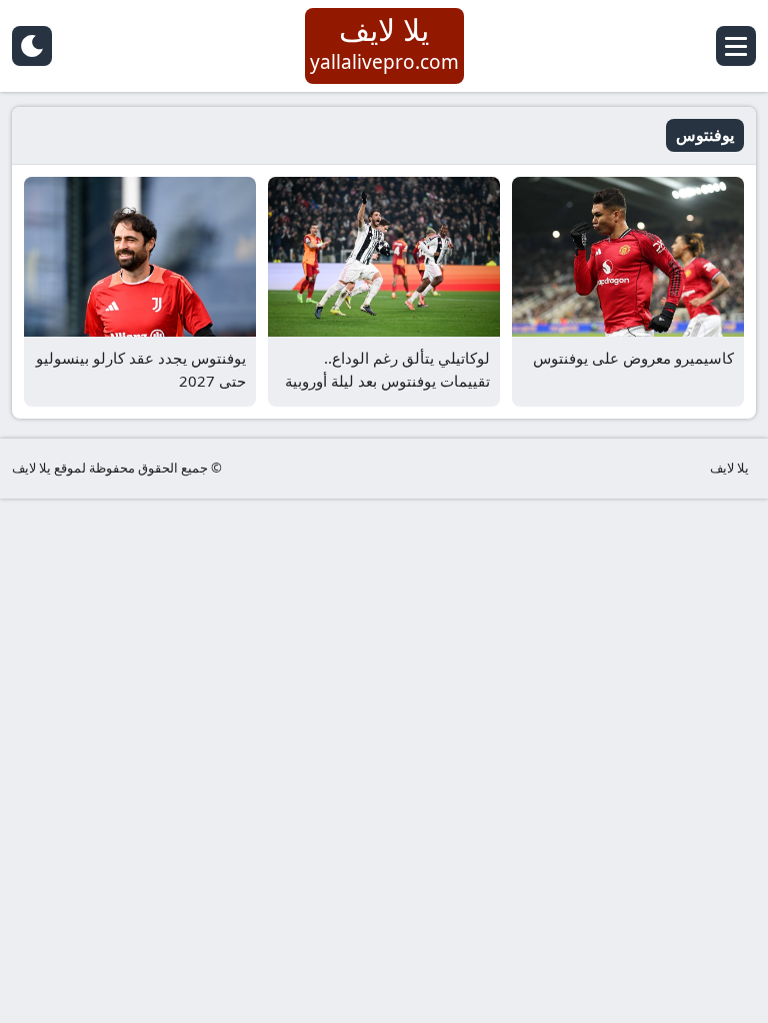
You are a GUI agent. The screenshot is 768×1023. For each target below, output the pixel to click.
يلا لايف (729, 468)
